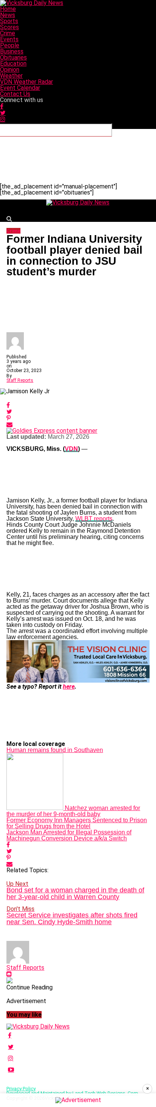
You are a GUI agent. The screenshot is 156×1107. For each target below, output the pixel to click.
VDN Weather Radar (26, 81)
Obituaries (13, 57)
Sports (9, 21)
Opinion (9, 69)
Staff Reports (19, 380)
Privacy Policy (21, 1088)
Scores (9, 27)
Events (9, 39)
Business (11, 51)
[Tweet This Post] (78, 411)
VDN (71, 449)
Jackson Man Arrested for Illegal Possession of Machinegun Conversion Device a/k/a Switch (68, 835)
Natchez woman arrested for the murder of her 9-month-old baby (73, 811)
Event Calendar (20, 87)
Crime (7, 33)
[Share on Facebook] (78, 405)
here (69, 686)
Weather (11, 75)
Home (8, 9)
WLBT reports (93, 518)
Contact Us (15, 93)
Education (13, 63)
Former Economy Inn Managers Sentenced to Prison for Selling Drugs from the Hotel (76, 823)
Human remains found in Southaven (54, 750)
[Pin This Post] (78, 418)
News (7, 15)
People (9, 45)
